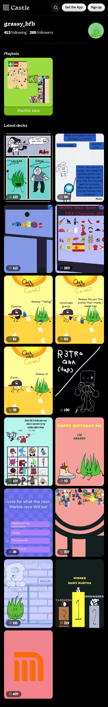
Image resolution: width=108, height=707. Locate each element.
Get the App (74, 7)
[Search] (55, 7)
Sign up (96, 7)
